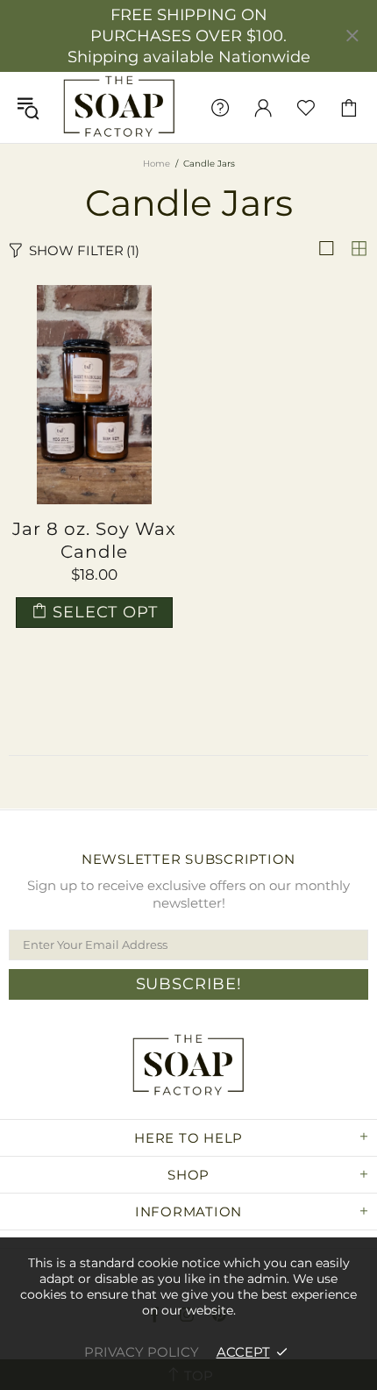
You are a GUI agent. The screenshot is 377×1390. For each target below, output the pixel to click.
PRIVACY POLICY (141, 1352)
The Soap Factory (119, 107)
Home (156, 163)
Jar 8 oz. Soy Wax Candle (94, 540)
